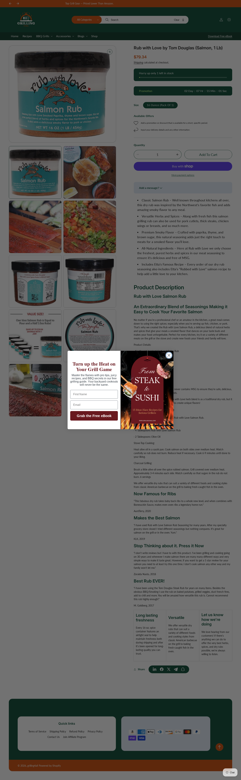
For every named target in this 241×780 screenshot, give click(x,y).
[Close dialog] (169, 355)
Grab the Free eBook (94, 416)
